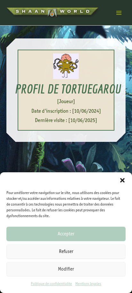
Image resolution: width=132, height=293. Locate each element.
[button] (122, 180)
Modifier (66, 269)
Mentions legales (88, 283)
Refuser (66, 251)
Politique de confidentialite (51, 283)
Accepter (66, 234)
